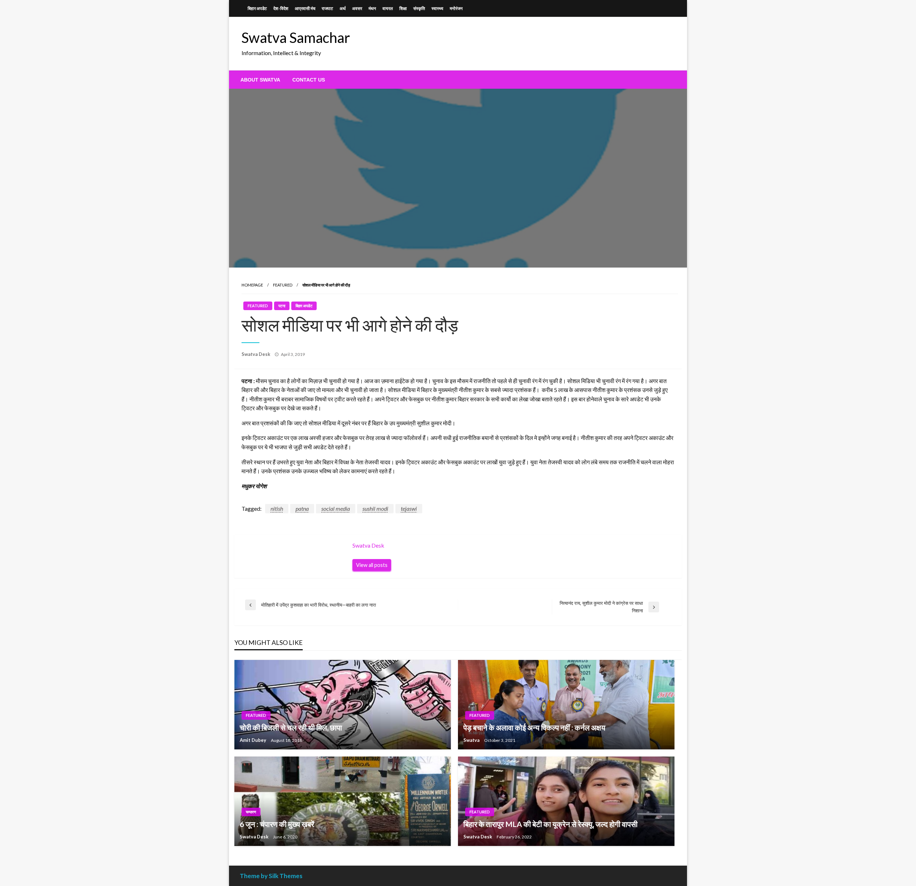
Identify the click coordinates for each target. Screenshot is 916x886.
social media (335, 508)
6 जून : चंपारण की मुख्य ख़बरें (277, 823)
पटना (281, 305)
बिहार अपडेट (257, 8)
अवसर (357, 8)
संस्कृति (419, 8)
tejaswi (409, 508)
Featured (282, 285)
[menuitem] (260, 80)
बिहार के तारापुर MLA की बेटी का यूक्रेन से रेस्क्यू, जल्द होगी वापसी (550, 823)
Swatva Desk (256, 354)
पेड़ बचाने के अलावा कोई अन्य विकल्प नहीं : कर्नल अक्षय (534, 727)
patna (302, 508)
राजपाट (327, 8)
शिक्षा (403, 8)
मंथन (372, 8)
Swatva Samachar (296, 37)
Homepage (252, 285)
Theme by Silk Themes (271, 876)
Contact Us (308, 80)
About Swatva (260, 80)
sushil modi (375, 508)
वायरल (388, 8)
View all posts (372, 565)
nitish (277, 508)
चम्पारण (251, 811)
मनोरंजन (456, 8)
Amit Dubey (253, 740)
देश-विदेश (280, 8)
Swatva (472, 740)
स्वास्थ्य (437, 8)
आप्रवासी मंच (305, 8)
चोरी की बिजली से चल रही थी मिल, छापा (291, 727)
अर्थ (343, 8)
